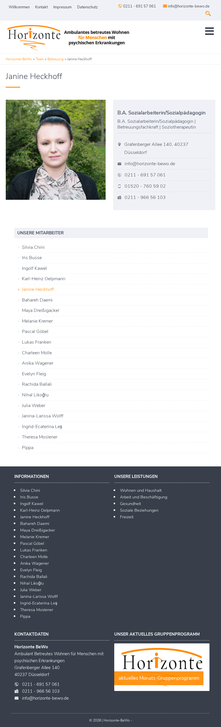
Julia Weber (33, 405)
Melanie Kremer (37, 321)
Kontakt (41, 7)
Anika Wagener (37, 363)
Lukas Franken (36, 342)
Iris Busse (32, 258)
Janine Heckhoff (38, 289)
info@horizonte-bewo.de (188, 6)
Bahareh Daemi (37, 300)
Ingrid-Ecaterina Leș (42, 426)
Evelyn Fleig (34, 374)
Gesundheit (130, 503)
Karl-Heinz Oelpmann (43, 279)
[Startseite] (67, 38)
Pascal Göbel (35, 331)
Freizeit (127, 517)
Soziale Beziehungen (139, 510)
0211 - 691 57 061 (139, 6)
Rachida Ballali (37, 384)
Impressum (62, 7)
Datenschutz (87, 7)
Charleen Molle (37, 353)
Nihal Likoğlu (35, 395)
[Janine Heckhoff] (57, 150)
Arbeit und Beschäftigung (143, 497)
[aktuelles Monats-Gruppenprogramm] (161, 689)
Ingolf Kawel (34, 268)
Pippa (27, 448)
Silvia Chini (33, 247)
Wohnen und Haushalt (141, 490)
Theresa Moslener (39, 437)
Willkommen (19, 7)
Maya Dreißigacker (40, 310)
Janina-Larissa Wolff (42, 416)
